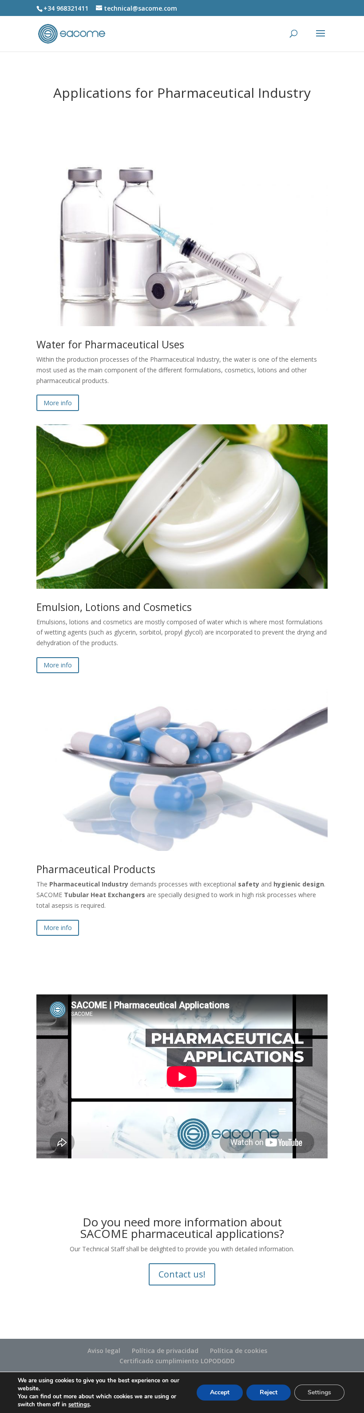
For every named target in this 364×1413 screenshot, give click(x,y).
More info (58, 403)
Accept (219, 1392)
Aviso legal (103, 1350)
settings (79, 1405)
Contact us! (182, 1274)
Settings (319, 1392)
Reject (268, 1392)
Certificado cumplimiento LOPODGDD (177, 1361)
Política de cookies (238, 1350)
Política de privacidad (165, 1350)
